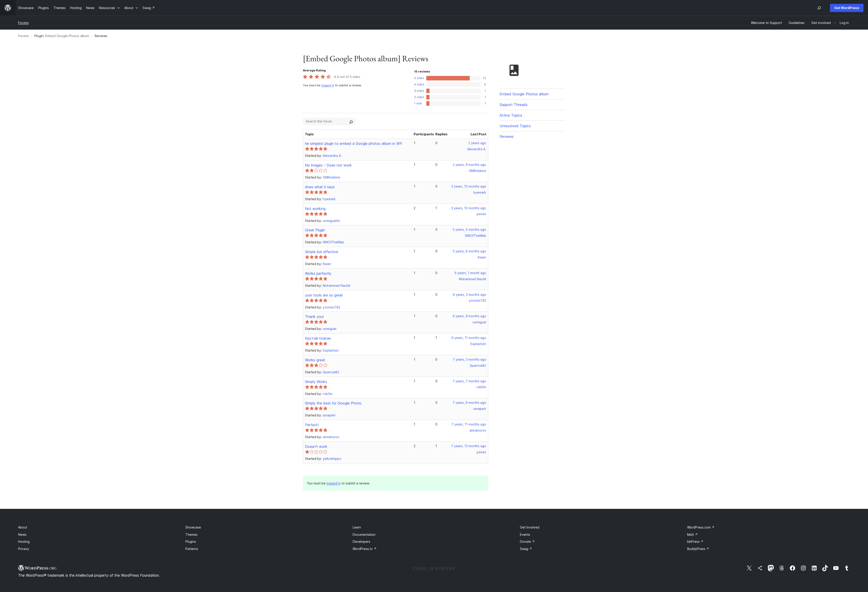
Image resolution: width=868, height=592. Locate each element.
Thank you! (314, 316)
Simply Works (316, 381)
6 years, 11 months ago (468, 338)
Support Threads (514, 104)
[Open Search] (819, 8)
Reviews (507, 136)
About (22, 527)
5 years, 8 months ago (469, 251)
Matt (692, 534)
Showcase (193, 527)
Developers (361, 541)
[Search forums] (351, 121)
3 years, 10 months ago (468, 186)
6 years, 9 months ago (469, 316)
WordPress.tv (365, 549)
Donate (527, 541)
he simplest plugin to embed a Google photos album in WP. (354, 143)
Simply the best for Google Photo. (333, 403)
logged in (327, 85)
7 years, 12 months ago (468, 446)
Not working (315, 208)
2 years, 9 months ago (469, 165)
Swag (526, 549)
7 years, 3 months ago (469, 359)
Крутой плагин (318, 338)
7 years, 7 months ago (469, 381)
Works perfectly (318, 273)
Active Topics (511, 115)
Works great (315, 360)
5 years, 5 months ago (469, 229)
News (22, 534)
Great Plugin (315, 230)
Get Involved (529, 527)
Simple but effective (321, 251)
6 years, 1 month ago (470, 273)
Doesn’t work (316, 446)
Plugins (190, 541)
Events (525, 534)
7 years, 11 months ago (468, 424)
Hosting (24, 541)
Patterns (191, 549)
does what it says (320, 187)
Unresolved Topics (515, 126)
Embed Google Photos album (67, 36)
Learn (357, 527)
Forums (23, 23)
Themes (191, 534)
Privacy (23, 549)
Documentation (364, 534)
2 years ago (477, 143)
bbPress (695, 541)
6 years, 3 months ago (469, 294)
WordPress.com (701, 527)
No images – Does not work (328, 165)
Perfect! (311, 425)
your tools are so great (324, 295)
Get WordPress (846, 8)
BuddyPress (698, 549)
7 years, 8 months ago (469, 402)
